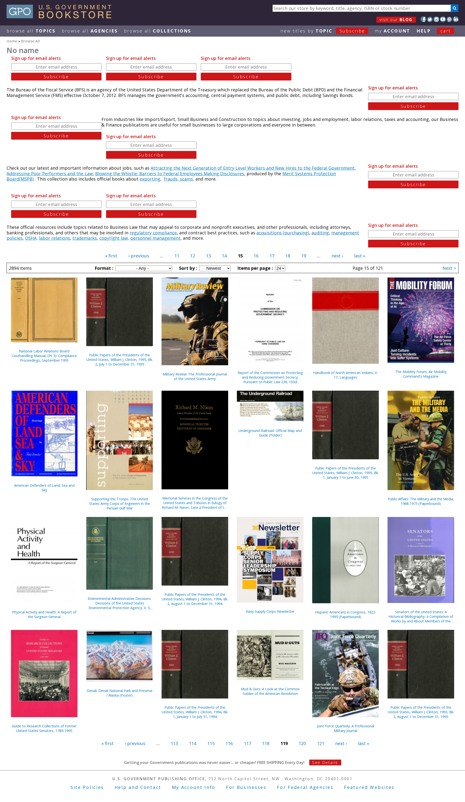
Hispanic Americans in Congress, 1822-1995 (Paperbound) (345, 614)
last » (359, 256)
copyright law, (114, 238)
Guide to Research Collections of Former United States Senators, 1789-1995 (44, 728)
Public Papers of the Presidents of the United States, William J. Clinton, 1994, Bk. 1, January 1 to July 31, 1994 (195, 712)
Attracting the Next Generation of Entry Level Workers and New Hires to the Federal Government (253, 168)
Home (12, 41)
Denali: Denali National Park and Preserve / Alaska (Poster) (120, 693)
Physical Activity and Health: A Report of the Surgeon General (44, 614)
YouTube (443, 19)
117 (247, 743)
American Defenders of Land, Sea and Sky (44, 487)
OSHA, (31, 238)
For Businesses (246, 787)
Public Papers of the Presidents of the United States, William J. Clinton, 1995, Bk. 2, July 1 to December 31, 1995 (119, 359)
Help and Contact (138, 787)
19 (303, 256)
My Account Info (194, 787)
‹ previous (138, 256)
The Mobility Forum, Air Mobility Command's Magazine (421, 374)
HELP (424, 31)
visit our (396, 19)
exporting (150, 179)
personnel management (155, 238)
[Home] (61, 17)
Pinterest (449, 19)
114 (192, 743)
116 (229, 743)
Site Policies (87, 787)
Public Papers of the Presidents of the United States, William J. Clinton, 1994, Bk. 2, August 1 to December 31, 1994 (195, 599)
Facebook (423, 19)
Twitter (430, 19)
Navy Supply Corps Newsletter (270, 611)
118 (265, 743)
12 (192, 256)
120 (302, 743)
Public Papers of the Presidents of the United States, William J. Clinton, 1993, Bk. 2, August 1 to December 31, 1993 (421, 712)
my (392, 31)
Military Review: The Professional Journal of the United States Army (195, 376)
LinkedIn (455, 19)
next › (337, 256)
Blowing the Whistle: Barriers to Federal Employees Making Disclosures (169, 173)
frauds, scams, (179, 179)
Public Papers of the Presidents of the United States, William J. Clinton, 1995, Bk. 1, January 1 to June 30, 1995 (345, 473)
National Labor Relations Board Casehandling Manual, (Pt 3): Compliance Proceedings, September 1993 (44, 356)
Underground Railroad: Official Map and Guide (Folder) (270, 432)
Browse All (31, 31)
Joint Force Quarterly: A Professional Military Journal (345, 728)
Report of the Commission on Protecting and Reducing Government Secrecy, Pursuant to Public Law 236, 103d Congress (270, 377)
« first (111, 256)
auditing (320, 233)
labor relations (54, 238)
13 (208, 256)
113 (174, 743)
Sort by (187, 268)
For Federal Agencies (305, 787)
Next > (449, 268)
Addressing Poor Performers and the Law (50, 173)
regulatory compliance (153, 233)
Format (103, 268)
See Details (325, 762)
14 (224, 256)
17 (272, 256)
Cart (446, 31)
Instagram (436, 19)
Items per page (254, 268)
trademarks (84, 238)
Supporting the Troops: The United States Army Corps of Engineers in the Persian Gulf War (119, 503)
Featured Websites (369, 787)
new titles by (322, 31)
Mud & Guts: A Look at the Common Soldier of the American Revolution (270, 691)
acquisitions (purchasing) (282, 233)
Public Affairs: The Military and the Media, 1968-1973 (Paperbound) (421, 501)
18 (287, 256)
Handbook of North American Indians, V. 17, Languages (345, 375)
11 (176, 256)
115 (211, 743)
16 (256, 256)
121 (320, 743)
